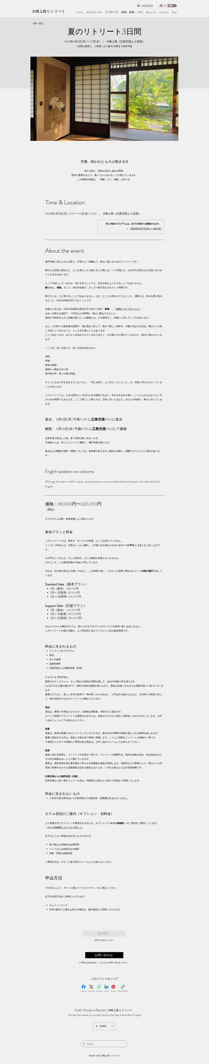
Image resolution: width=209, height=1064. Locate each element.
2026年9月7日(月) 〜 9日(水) (145, 228)
